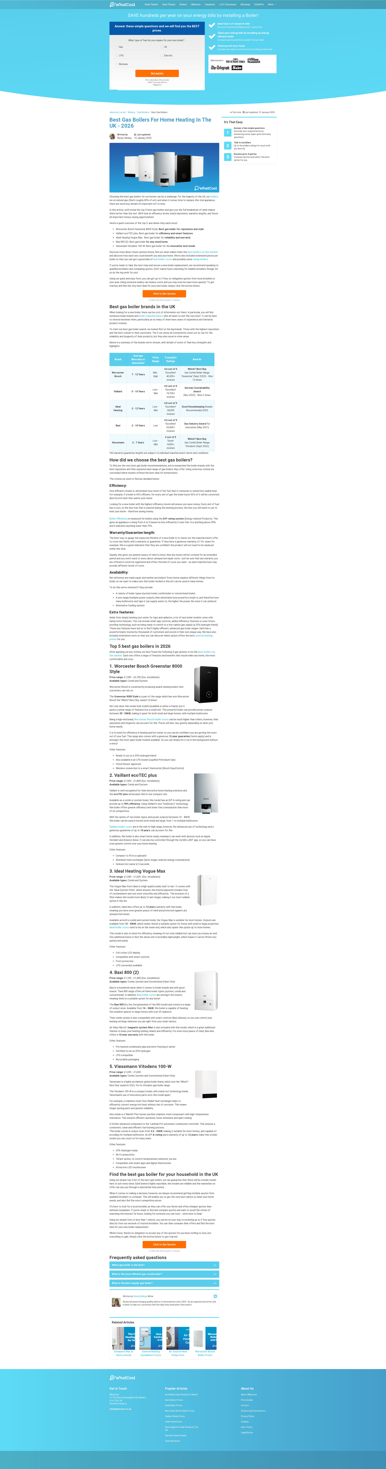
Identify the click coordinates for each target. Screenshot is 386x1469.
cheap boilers (200, 259)
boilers (214, 196)
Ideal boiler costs (119, 927)
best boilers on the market (203, 252)
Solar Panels (151, 4)
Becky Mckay (140, 1296)
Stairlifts (259, 4)
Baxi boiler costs (147, 995)
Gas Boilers (143, 112)
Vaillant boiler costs (120, 826)
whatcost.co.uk (117, 112)
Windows (196, 4)
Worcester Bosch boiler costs (151, 719)
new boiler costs (162, 259)
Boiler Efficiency (118, 518)
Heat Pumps (168, 4)
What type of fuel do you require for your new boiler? (156, 40)
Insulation (210, 4)
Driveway (245, 4)
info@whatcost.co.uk (120, 1409)
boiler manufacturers (151, 316)
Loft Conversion (227, 4)
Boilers (183, 4)
